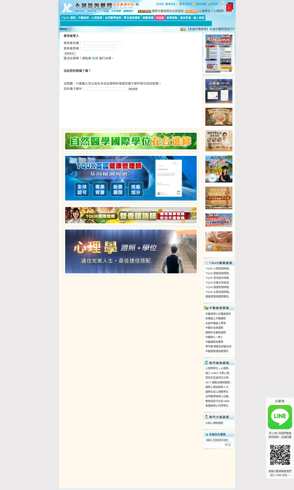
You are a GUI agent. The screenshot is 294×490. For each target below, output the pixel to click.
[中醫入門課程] (218, 208)
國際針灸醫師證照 (215, 332)
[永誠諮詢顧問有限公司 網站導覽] (199, 4)
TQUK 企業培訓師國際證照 (218, 291)
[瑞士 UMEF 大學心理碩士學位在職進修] (218, 181)
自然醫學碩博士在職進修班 (218, 396)
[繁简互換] (222, 4)
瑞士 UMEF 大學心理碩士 (218, 373)
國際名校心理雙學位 (216, 391)
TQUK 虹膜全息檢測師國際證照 (218, 282)
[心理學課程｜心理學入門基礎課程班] (218, 124)
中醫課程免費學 (214, 341)
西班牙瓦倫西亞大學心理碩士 (218, 377)
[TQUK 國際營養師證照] (131, 215)
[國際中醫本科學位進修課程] (218, 150)
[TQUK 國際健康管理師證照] (131, 178)
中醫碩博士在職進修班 (218, 313)
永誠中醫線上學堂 (215, 323)
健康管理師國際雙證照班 (218, 296)
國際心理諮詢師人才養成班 (218, 386)
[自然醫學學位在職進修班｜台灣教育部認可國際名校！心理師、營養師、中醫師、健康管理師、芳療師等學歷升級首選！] (131, 141)
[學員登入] (171, 4)
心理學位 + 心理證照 (212, 11)
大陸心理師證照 (214, 422)
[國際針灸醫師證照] (218, 250)
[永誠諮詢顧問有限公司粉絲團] (137, 6)
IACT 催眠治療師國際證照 (218, 382)
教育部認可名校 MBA (217, 401)
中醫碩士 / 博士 (214, 337)
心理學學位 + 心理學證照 (218, 368)
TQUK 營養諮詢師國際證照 (218, 273)
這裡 (95, 58)
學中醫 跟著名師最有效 (218, 346)
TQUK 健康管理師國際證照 (218, 287)
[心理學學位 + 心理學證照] (218, 102)
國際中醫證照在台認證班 (168, 11)
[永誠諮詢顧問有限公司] (160, 4)
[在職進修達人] (213, 4)
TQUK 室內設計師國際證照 (218, 277)
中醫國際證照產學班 (216, 351)
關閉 (280, 401)
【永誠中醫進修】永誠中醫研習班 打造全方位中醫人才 (212, 29)
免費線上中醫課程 (215, 318)
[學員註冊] (185, 4)
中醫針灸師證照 (214, 327)
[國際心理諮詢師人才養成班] (218, 226)
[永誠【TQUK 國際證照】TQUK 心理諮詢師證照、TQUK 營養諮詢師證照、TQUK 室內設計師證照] (218, 71)
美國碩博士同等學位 (216, 405)
